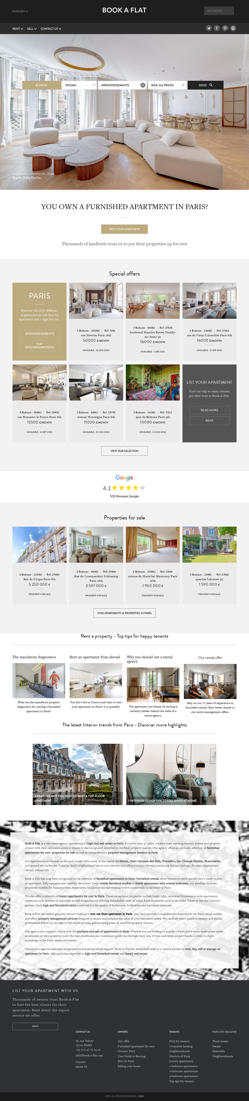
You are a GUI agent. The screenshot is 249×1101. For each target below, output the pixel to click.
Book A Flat (124, 13)
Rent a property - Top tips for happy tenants (124, 636)
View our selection (124, 451)
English (18, 11)
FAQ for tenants (179, 1041)
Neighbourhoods (179, 1051)
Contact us (50, 29)
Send (203, 85)
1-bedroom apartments (183, 1066)
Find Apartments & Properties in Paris (124, 613)
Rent (16, 29)
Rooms (70, 85)
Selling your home (129, 1066)
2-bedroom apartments (183, 1071)
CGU (141, 1096)
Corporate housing (181, 1046)
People (216, 1046)
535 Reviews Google (124, 496)
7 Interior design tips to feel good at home (162, 801)
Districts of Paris (179, 1056)
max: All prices (162, 85)
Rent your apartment (124, 229)
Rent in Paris (126, 1061)
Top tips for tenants (181, 1081)
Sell (30, 29)
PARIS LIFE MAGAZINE (224, 1032)
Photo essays (220, 1041)
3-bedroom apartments (183, 1076)
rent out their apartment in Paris (111, 914)
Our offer (124, 1041)
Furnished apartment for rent (136, 1046)
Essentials (218, 1051)
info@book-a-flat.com (89, 1055)
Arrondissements (115, 85)
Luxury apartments (181, 1061)
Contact (81, 1062)
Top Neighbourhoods (39, 345)
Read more (209, 410)
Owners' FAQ (126, 1051)
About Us (81, 1067)
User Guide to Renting (132, 1056)
